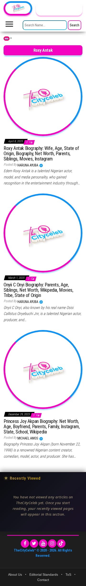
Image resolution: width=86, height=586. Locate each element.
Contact (43, 580)
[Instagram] (52, 543)
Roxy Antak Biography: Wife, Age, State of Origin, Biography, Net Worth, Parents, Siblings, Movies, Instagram (41, 153)
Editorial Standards (43, 574)
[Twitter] (34, 543)
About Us (15, 574)
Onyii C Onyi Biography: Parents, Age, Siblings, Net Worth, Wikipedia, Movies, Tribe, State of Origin (38, 290)
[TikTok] (61, 543)
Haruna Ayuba (28, 165)
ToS (68, 574)
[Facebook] (25, 543)
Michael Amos (28, 438)
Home (6, 39)
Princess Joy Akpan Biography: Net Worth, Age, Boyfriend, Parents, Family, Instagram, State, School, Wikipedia (42, 426)
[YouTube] (43, 543)
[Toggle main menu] (9, 25)
